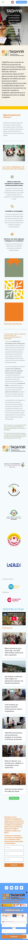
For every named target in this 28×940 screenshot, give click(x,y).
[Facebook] (16, 888)
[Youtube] (11, 888)
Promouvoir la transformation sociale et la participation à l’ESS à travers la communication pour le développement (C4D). (15, 435)
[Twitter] (21, 888)
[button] (12, 2)
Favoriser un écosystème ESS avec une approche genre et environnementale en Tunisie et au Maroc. (15, 427)
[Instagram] (6, 888)
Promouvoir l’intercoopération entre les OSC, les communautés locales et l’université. (15, 336)
